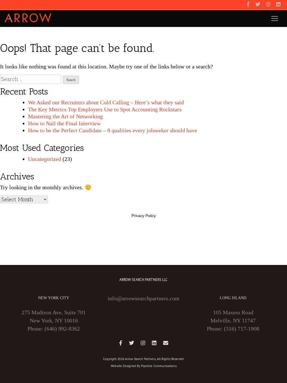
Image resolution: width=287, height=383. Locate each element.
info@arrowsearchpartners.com (143, 298)
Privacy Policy (143, 215)
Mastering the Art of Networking (65, 116)
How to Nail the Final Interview (64, 123)
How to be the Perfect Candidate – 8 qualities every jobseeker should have (112, 130)
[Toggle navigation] (275, 18)
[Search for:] (30, 79)
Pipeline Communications (159, 366)
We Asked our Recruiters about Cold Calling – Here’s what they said (106, 102)
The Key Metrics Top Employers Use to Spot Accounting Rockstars (105, 109)
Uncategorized (44, 159)
